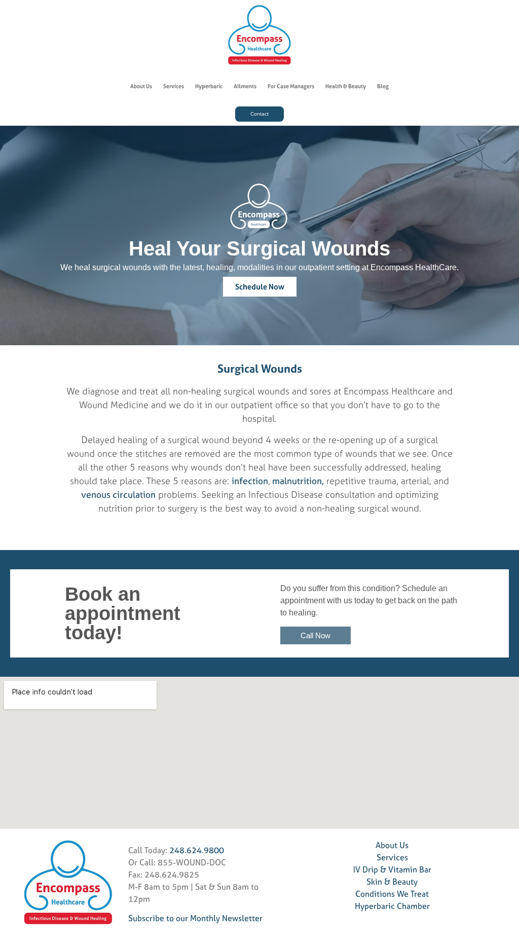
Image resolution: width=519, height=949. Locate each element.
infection (250, 481)
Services (173, 86)
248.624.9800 (196, 850)
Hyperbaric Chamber (392, 906)
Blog (383, 86)
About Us (141, 86)
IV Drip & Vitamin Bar (392, 869)
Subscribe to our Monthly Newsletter (195, 918)
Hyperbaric (209, 86)
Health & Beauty (345, 86)
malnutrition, (297, 481)
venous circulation (118, 494)
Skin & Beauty (392, 882)
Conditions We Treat (392, 894)
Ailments (245, 86)
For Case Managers (291, 86)
